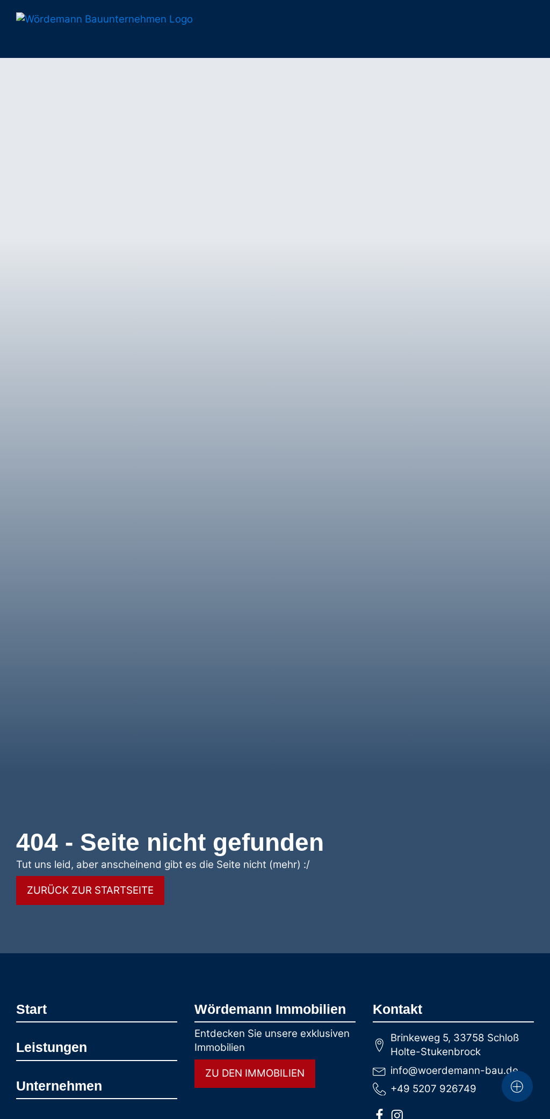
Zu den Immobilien (255, 1073)
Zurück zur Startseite (90, 890)
